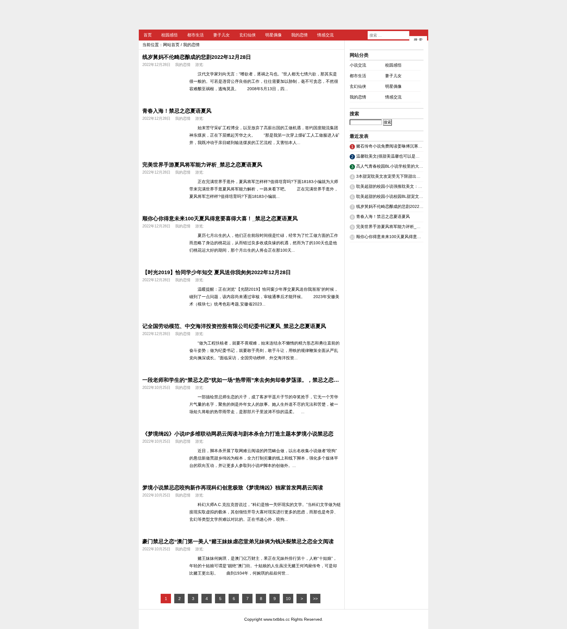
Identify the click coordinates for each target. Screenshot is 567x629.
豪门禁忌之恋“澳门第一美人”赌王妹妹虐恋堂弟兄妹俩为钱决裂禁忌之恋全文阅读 (238, 541)
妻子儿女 (221, 35)
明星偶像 (273, 35)
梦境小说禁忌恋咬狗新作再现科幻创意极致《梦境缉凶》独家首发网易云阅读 (232, 488)
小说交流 (358, 65)
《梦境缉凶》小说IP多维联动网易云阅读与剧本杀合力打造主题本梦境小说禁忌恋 (237, 434)
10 (288, 598)
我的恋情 (299, 35)
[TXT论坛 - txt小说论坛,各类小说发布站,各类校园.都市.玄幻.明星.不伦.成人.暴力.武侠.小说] (176, 15)
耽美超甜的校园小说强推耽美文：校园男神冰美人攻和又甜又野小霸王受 (422, 186)
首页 (148, 35)
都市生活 (195, 35)
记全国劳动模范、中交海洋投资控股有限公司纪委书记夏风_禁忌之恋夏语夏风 (234, 326)
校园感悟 (169, 35)
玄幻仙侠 (247, 35)
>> (315, 598)
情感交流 (325, 35)
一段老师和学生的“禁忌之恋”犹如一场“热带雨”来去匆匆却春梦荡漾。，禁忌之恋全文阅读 (248, 380)
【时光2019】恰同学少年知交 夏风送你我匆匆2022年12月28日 (216, 272)
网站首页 (171, 44)
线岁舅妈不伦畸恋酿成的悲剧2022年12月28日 (196, 57)
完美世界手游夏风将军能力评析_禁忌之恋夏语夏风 (202, 165)
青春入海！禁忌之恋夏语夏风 (176, 111)
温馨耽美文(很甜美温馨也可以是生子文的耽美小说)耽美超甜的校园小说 (421, 156)
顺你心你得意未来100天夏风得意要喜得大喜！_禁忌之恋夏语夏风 (220, 218)
